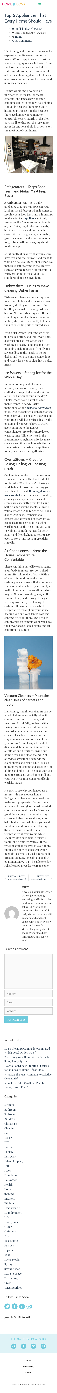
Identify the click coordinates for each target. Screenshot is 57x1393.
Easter (8, 1147)
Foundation (11, 1175)
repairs (8, 1250)
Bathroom (10, 1109)
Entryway (10, 1156)
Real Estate (11, 1241)
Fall (6, 1166)
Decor (8, 1137)
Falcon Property (14, 1161)
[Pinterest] (13, 1346)
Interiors (9, 1198)
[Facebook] (23, 1346)
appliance (30, 218)
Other (8, 1226)
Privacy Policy (28, 1366)
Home (18, 36)
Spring (8, 1264)
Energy (8, 1152)
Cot (6, 1133)
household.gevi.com (39, 408)
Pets (7, 1236)
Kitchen (9, 1203)
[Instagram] (43, 1346)
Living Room (11, 1222)
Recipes (9, 1245)
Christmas (10, 1123)
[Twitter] (33, 1346)
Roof (7, 1255)
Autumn (9, 1105)
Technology (11, 1278)
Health (8, 1184)
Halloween (10, 1180)
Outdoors (10, 1231)
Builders (9, 1119)
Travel (8, 1283)
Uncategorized (13, 1287)
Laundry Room (13, 1212)
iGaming (9, 1194)
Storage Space (13, 1273)
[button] (40, 4)
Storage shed (12, 1269)
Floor (7, 1170)
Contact (28, 1372)
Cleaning (9, 1128)
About (28, 1360)
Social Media (11, 1259)
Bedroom (9, 1114)
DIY (6, 1142)
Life (6, 1217)
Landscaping (12, 1208)
